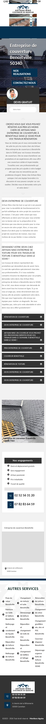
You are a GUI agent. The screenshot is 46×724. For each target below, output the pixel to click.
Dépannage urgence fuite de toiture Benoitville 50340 (39, 658)
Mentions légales (37, 719)
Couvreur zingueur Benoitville (39, 642)
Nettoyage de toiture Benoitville (10, 657)
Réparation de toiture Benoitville (10, 645)
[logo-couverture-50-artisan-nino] (23, 8)
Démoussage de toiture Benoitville (24, 616)
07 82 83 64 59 (24, 504)
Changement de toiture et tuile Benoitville (24, 603)
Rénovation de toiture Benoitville (39, 601)
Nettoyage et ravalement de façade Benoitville (10, 630)
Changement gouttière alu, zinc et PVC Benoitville (39, 627)
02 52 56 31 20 (24, 495)
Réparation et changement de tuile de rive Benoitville (24, 632)
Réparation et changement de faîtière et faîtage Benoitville (24, 653)
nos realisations (22, 73)
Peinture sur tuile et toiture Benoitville (10, 614)
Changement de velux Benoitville (39, 613)
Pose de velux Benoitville (10, 601)
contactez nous (24, 83)
